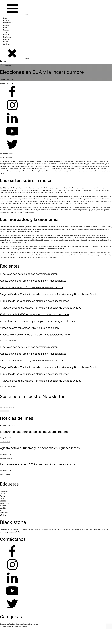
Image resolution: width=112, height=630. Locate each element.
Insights (6, 39)
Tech (5, 32)
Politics (5, 27)
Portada (6, 20)
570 (6, 387)
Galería (5, 42)
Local (8, 442)
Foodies (6, 25)
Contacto (3, 61)
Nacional (9, 458)
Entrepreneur (7, 23)
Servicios (6, 44)
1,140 (7, 474)
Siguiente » (12, 341)
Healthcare (7, 37)
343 (6, 341)
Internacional (10, 425)
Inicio (5, 18)
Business (6, 30)
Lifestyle (6, 34)
